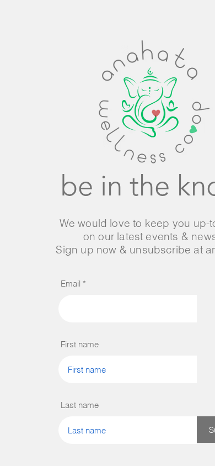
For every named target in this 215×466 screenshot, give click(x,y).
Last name (80, 405)
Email (70, 283)
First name (80, 344)
